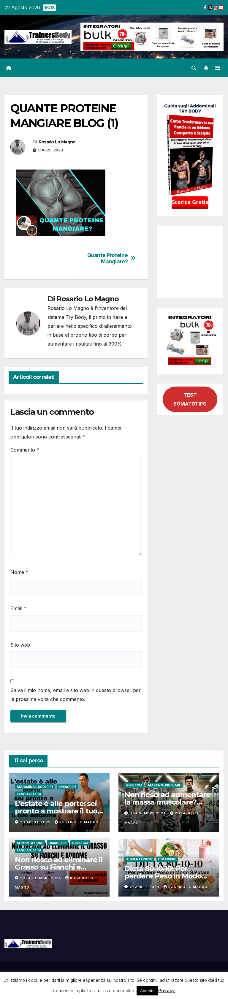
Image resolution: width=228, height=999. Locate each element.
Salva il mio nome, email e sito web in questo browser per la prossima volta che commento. (75, 694)
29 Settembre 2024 (41, 878)
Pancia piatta (29, 794)
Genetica (134, 785)
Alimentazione (30, 843)
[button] (193, 68)
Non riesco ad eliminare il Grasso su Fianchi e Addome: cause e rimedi (59, 867)
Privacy (166, 990)
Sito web (20, 645)
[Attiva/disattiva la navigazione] (218, 68)
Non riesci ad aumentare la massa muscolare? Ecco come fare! (167, 802)
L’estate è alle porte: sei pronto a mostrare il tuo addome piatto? (56, 811)
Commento (24, 450)
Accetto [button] (147, 990)
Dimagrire (67, 787)
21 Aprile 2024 (145, 887)
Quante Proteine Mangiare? (107, 258)
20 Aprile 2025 (36, 822)
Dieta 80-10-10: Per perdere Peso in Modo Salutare (163, 876)
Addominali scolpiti (35, 787)
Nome (19, 572)
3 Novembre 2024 (148, 813)
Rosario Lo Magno (57, 142)
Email (18, 608)
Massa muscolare (164, 785)
